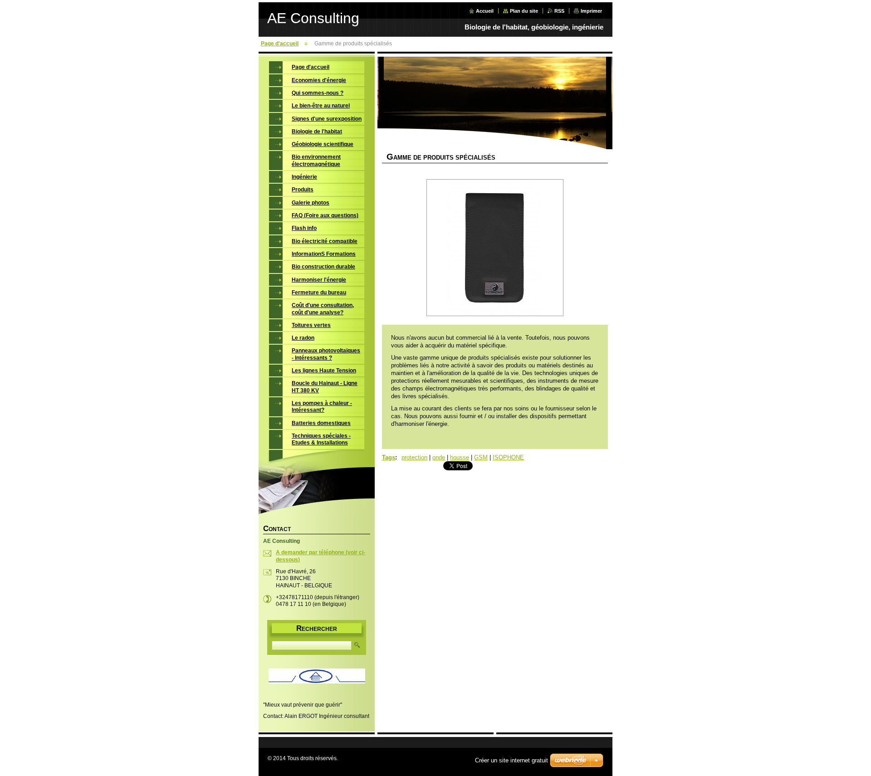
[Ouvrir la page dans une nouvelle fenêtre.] (495, 248)
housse (459, 457)
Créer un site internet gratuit (511, 760)
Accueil (485, 11)
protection (414, 457)
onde (438, 457)
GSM (481, 457)
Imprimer (591, 11)
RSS (559, 11)
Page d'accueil (279, 43)
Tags (388, 457)
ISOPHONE (508, 457)
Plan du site (524, 11)
